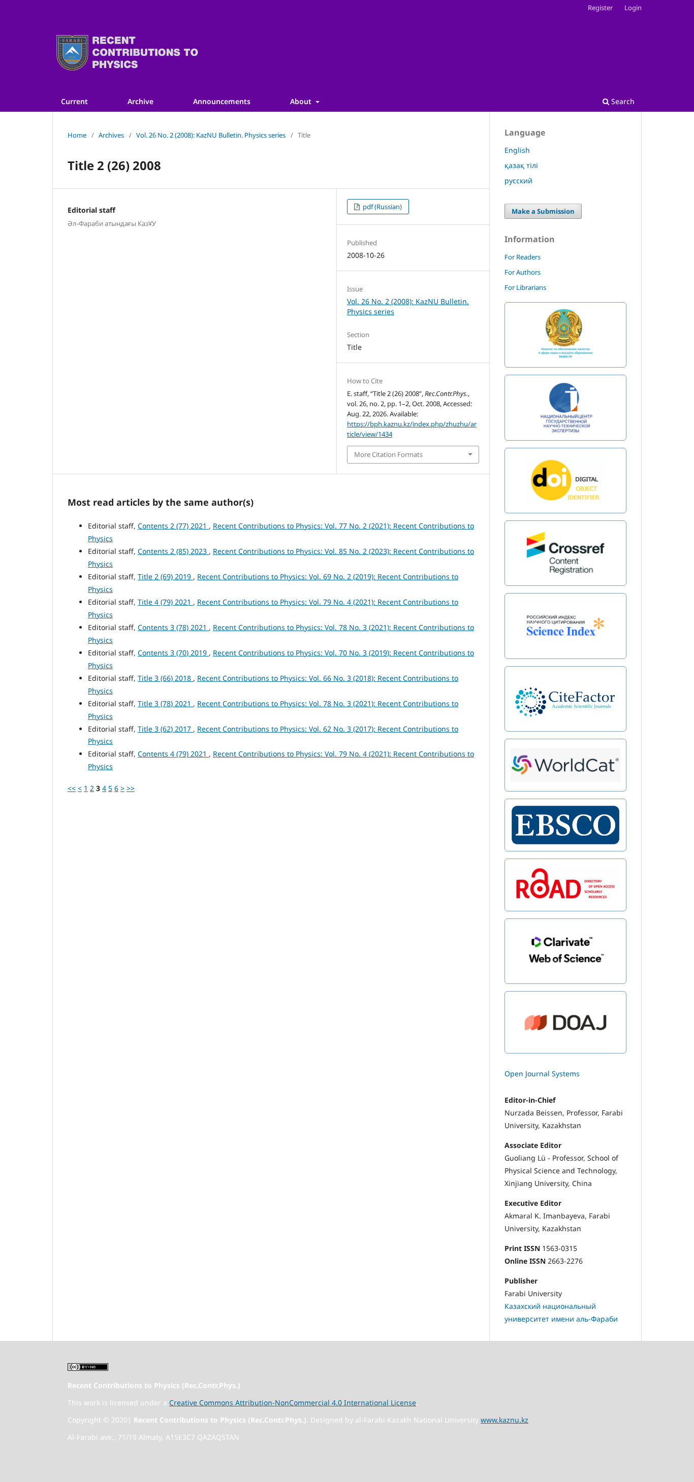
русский (518, 180)
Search (622, 101)
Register (600, 7)
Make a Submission (543, 211)
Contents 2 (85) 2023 (173, 551)
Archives (111, 135)
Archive (140, 101)
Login (633, 7)
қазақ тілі (521, 165)
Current (74, 101)
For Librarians (525, 287)
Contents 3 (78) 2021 (173, 627)
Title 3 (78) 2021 (165, 703)
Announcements (221, 101)
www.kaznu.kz (504, 1420)
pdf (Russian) (381, 206)
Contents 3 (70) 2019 (173, 652)
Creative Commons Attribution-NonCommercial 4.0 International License (292, 1402)
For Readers (522, 256)
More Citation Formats (388, 454)
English (517, 150)
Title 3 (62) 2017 (165, 729)
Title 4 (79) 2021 (165, 602)
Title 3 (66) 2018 (165, 678)
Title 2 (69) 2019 (165, 576)
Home (77, 135)
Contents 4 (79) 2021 (173, 754)
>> (131, 788)
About (301, 101)
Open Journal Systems (542, 1073)
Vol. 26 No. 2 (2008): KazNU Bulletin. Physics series (211, 135)
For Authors (522, 272)
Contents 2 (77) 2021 (173, 526)
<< (72, 788)
